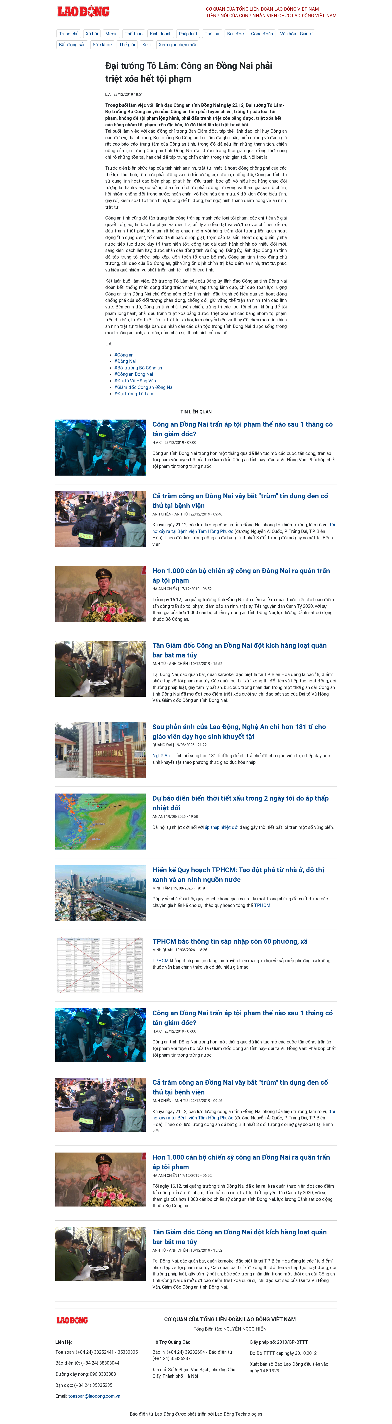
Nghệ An (161, 755)
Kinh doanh (161, 34)
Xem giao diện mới (177, 44)
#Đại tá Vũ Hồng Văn (135, 380)
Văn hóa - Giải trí (296, 34)
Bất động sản (72, 44)
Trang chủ (68, 34)
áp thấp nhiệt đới (221, 827)
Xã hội (92, 34)
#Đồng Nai (125, 361)
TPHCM (262, 905)
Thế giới (127, 44)
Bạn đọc (235, 34)
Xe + (147, 44)
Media (111, 34)
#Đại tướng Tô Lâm (133, 393)
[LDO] (100, 448)
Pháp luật (188, 34)
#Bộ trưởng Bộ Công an (138, 368)
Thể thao (134, 34)
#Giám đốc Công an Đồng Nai (143, 387)
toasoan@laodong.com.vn (94, 1396)
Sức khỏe (102, 44)
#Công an (123, 355)
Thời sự (212, 34)
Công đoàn (262, 34)
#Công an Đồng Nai (133, 374)
